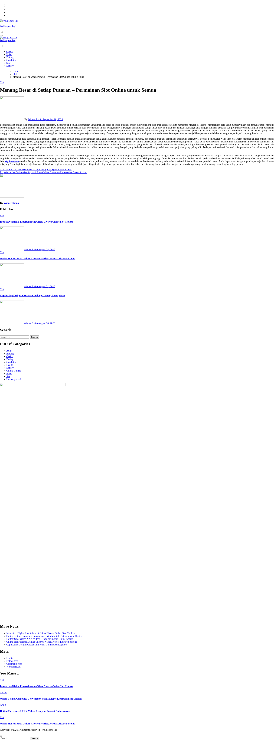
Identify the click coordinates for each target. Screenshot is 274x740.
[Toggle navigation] (1, 35)
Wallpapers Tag (8, 26)
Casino (9, 51)
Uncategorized (13, 379)
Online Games (13, 370)
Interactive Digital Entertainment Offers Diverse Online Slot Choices (36, 221)
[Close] (1, 736)
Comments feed (14, 663)
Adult (9, 350)
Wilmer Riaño (35, 119)
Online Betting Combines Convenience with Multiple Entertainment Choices (44, 636)
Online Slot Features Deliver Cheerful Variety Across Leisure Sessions (37, 258)
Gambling (11, 60)
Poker (9, 54)
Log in (9, 658)
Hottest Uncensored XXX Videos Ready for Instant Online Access (39, 639)
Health (9, 365)
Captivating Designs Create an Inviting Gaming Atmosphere (32, 295)
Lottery (10, 65)
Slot (8, 63)
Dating (9, 359)
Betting (10, 57)
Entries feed (12, 661)
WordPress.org (13, 666)
